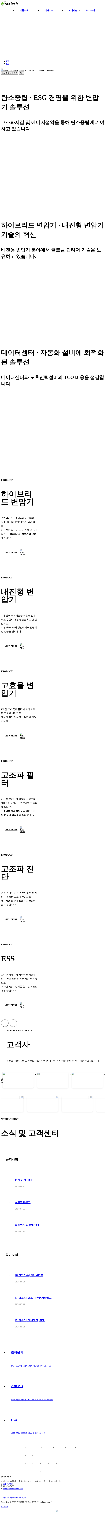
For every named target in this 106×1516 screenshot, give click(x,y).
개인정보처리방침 (18, 1497)
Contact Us (9, 1511)
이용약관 (5, 1497)
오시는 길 (73, 1471)
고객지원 (73, 10)
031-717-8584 (8, 1484)
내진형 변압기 (49, 1448)
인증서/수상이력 (62, 1471)
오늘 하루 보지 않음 (9, 73)
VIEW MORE (11, 552)
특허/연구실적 (48, 1471)
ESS (89, 1448)
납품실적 (53, 1455)
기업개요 (31, 1471)
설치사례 (31, 1455)
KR (7, 61)
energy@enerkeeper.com (13, 1488)
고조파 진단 (82, 1448)
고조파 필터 (72, 1448)
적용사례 (49, 10)
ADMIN (4, 1506)
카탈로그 (46, 1463)
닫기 (21, 73)
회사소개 (90, 10)
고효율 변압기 (61, 1448)
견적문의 (54, 1463)
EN (7, 63)
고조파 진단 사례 (42, 1455)
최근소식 (38, 1463)
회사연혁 (38, 1471)
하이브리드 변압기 (35, 1448)
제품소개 (24, 10)
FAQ (60, 1463)
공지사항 (31, 1463)
